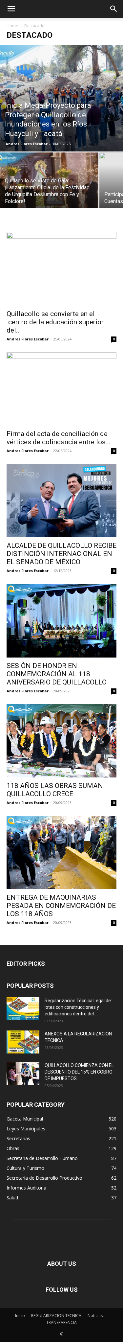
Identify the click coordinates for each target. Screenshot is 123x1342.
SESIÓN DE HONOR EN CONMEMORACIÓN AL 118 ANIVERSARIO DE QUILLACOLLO (57, 674)
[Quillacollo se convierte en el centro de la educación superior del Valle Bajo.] (61, 268)
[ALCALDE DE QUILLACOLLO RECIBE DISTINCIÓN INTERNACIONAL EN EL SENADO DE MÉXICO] (61, 500)
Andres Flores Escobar (27, 143)
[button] (11, 9)
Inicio (20, 1315)
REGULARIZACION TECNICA (56, 1315)
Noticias (95, 1315)
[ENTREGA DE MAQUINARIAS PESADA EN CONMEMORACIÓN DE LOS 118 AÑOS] (61, 852)
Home (12, 26)
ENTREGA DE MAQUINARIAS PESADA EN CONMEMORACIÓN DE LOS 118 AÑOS (61, 905)
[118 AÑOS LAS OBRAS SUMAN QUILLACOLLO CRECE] (61, 740)
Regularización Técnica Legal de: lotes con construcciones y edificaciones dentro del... (78, 1007)
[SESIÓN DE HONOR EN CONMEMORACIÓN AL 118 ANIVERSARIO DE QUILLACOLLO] (61, 620)
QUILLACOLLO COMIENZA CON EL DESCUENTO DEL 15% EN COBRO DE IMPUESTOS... (79, 1072)
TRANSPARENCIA (61, 1322)
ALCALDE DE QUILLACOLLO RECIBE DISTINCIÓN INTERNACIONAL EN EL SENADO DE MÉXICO (61, 554)
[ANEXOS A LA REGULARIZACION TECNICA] (23, 1041)
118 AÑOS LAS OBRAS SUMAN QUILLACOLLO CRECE (55, 790)
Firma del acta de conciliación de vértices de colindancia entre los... (59, 438)
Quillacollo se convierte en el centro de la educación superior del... (55, 322)
